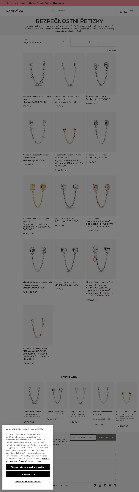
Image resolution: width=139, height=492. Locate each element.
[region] (27, 457)
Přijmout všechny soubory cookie (27, 467)
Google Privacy (35, 461)
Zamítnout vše (27, 474)
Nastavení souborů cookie (28, 481)
